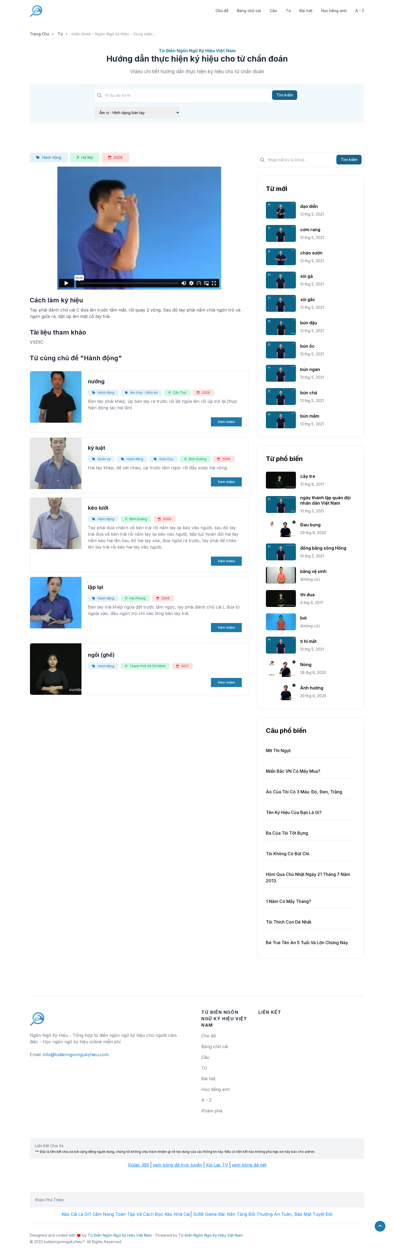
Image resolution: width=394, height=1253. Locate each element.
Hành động (51, 157)
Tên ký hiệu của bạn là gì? (294, 812)
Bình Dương (197, 459)
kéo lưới (98, 508)
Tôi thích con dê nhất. (289, 922)
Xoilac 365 (138, 1165)
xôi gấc (307, 299)
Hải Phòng (137, 598)
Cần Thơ (179, 393)
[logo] (37, 1016)
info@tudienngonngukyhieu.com (76, 1054)
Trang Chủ (39, 34)
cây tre (307, 476)
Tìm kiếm (284, 95)
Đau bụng (310, 524)
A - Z (359, 10)
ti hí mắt (308, 641)
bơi (303, 618)
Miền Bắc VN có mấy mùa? (293, 771)
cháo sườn (311, 253)
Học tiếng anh (334, 10)
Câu (273, 10)
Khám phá (211, 1110)
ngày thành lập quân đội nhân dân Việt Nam (325, 500)
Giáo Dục (166, 459)
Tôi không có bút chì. (288, 853)
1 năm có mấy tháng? (288, 901)
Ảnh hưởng (311, 688)
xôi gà (306, 276)
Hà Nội (87, 157)
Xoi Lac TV (217, 1165)
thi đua (307, 594)
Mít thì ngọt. (279, 750)
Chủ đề (221, 10)
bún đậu (308, 322)
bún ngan (310, 369)
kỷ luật (96, 448)
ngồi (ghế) (101, 655)
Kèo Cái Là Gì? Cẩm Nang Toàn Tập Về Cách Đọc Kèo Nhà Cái (126, 1214)
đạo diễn (309, 206)
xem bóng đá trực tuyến (177, 1165)
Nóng (305, 664)
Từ (288, 10)
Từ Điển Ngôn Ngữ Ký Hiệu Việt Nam (120, 1235)
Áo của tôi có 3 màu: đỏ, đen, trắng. (304, 791)
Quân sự (104, 459)
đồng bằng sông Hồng (323, 548)
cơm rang (310, 229)
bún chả (308, 392)
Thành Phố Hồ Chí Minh (147, 666)
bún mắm (309, 416)
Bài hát (306, 10)
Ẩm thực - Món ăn (144, 393)
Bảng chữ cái (249, 10)
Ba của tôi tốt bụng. (287, 833)
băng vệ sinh (313, 571)
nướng (96, 381)
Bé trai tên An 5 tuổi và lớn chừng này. (307, 942)
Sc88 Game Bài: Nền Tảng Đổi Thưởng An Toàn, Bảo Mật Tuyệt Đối (262, 1214)
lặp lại (95, 587)
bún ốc (307, 346)
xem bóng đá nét (249, 1165)
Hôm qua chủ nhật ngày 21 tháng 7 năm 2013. (308, 877)
